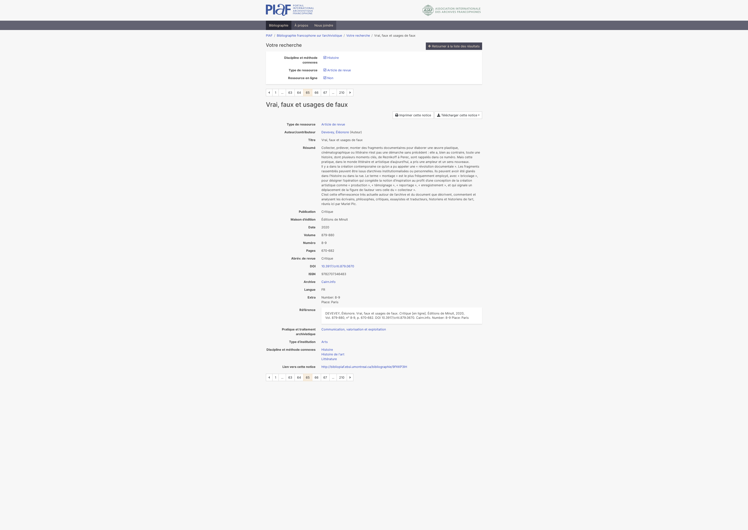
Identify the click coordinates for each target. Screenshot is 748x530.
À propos (301, 25)
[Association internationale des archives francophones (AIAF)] (451, 10)
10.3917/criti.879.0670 (337, 266)
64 (299, 93)
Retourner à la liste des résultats (455, 46)
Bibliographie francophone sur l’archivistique (309, 35)
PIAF (269, 35)
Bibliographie (278, 25)
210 (341, 93)
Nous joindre (323, 25)
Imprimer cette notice (414, 115)
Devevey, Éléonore (335, 132)
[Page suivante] (350, 92)
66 (316, 93)
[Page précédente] (269, 92)
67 (325, 93)
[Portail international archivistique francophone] (290, 10)
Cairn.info (328, 282)
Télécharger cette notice (458, 115)
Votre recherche (358, 35)
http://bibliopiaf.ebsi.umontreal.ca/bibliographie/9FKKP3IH (364, 367)
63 (290, 93)
